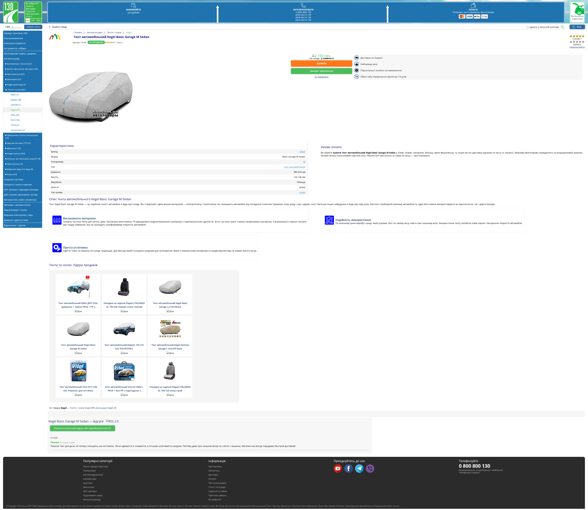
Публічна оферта (217, 495)
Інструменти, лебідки (15, 48)
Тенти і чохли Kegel (80, 407)
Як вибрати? (32, 3)
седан (302, 192)
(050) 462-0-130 (303, 14)
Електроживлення (13, 38)
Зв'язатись (214, 470)
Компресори (89, 478)
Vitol (15, 120)
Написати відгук (577, 47)
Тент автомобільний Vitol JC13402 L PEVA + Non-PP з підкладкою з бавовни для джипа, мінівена (124, 390)
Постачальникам (217, 483)
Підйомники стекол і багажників (21, 136)
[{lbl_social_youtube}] (339, 468)
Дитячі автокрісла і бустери (22, 69)
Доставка (30, 8)
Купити (321, 63)
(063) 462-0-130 (303, 17)
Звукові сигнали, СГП (19, 143)
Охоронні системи (13, 179)
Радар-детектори (16, 84)
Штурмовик (18, 130)
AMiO (15, 94)
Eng (38, 20)
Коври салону (16, 153)
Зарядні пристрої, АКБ (16, 33)
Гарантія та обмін (217, 491)
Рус (33, 20)
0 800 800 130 (474, 466)
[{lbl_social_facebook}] (349, 468)
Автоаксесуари (12, 58)
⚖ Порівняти (321, 77)
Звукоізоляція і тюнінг (15, 210)
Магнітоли (88, 487)
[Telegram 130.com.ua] (360, 468)
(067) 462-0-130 (303, 20)
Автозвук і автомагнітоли (17, 204)
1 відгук (119, 42)
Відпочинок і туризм (15, 225)
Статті (29, 16)
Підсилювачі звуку (93, 495)
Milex (15, 115)
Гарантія (30, 11)
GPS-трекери (90, 491)
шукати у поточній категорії (544, 27)
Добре (580, 41)
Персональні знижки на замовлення (381, 70)
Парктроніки (15, 164)
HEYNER (16, 104)
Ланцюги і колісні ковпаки (18, 184)
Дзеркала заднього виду (20, 169)
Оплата (30, 6)
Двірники (14, 148)
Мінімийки (14, 79)
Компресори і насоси (19, 63)
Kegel (15, 109)
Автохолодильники (93, 474)
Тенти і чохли (16, 89)
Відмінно (583, 41)
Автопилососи (15, 74)
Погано (573, 41)
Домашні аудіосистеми (16, 220)
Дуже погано (570, 41)
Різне (12, 174)
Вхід (579, 26)
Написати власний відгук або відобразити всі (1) (82, 428)
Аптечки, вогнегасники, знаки (23, 158)
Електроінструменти (15, 43)
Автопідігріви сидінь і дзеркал (20, 53)
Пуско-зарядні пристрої (95, 466)
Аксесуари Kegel (105, 407)
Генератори (89, 470)
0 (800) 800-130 (303, 12)
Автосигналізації (92, 499)
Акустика (87, 483)
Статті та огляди (217, 487)
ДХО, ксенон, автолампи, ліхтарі (21, 194)
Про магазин (32, 13)
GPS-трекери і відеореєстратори (21, 189)
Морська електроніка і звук (18, 215)
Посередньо (577, 41)
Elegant (16, 99)
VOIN (15, 125)
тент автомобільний (294, 166)
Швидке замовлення (321, 71)
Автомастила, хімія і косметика (20, 199)
